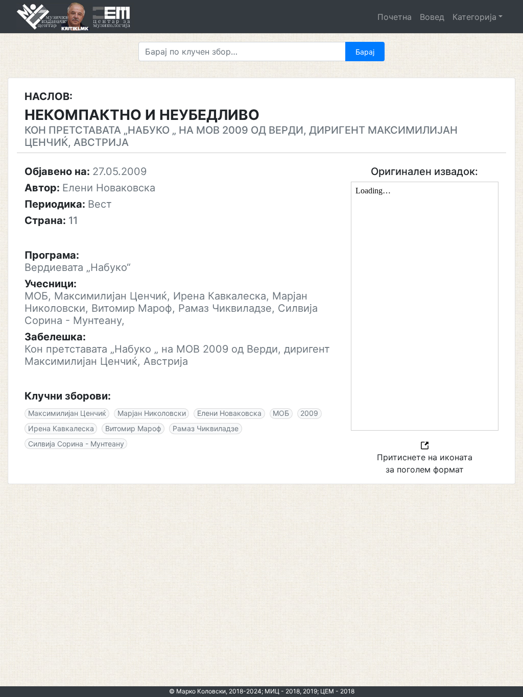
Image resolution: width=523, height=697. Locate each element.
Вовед (432, 17)
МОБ (281, 413)
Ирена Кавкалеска (61, 428)
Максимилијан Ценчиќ (67, 413)
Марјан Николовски (151, 413)
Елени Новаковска (229, 413)
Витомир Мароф (133, 428)
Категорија (474, 17)
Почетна (394, 17)
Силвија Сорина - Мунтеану (76, 443)
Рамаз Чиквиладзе (206, 428)
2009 (309, 413)
